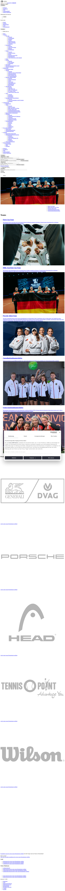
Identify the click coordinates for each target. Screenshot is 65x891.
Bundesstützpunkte (9, 121)
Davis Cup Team (11, 107)
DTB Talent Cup (11, 88)
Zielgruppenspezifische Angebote (12, 134)
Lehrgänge (10, 117)
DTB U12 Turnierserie (12, 89)
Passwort (2, 159)
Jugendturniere (8, 86)
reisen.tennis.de (14, 875)
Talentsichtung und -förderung (14, 116)
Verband (4, 34)
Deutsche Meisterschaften (11, 77)
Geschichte (10, 44)
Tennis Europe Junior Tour (13, 92)
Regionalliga (10, 96)
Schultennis (10, 140)
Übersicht (10, 37)
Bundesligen (10, 95)
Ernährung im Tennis (12, 119)
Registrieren (3, 156)
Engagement (8, 45)
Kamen (9, 124)
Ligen (4, 25)
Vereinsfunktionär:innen (10, 130)
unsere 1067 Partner (13, 442)
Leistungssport (6, 102)
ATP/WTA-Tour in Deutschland (14, 72)
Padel (7, 145)
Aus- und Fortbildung (7, 127)
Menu (7, 4)
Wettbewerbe (5, 68)
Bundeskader (8, 103)
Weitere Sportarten (6, 142)
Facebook (13, 862)
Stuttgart (9, 125)
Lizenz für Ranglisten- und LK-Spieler (16, 100)
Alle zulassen (51, 457)
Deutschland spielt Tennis (11, 133)
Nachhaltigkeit (11, 49)
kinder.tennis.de (14, 877)
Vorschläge (3, 172)
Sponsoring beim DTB (12, 55)
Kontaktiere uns (12, 853)
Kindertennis (10, 137)
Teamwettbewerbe (11, 83)
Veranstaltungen (6, 26)
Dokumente (8, 64)
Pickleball (8, 146)
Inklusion (10, 48)
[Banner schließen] (59, 432)
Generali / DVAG (11, 53)
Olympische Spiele (9, 69)
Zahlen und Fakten (12, 42)
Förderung (8, 114)
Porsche (9, 54)
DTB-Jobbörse (11, 62)
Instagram (13, 861)
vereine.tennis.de (15, 870)
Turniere (4, 23)
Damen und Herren (12, 79)
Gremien (10, 40)
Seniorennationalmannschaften (14, 111)
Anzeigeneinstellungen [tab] (39, 436)
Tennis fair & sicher (12, 47)
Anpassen (32, 457)
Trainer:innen (8, 129)
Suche (5, 16)
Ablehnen (14, 457)
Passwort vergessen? (5, 165)
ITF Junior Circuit (11, 91)
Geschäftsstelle (11, 38)
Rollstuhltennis (11, 84)
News (4, 33)
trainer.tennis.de (14, 869)
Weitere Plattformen (7, 12)
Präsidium (10, 39)
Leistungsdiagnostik (12, 118)
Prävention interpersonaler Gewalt (12, 65)
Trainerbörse (10, 63)
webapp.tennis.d (6, 868)
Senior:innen (10, 81)
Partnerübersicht (11, 56)
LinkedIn (13, 863)
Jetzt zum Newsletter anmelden (15, 857)
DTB (4, 10)
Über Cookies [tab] (54, 436)
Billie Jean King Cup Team (13, 108)
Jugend (9, 80)
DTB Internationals (12, 73)
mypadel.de (5, 8)
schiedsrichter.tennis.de (16, 871)
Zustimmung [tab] (11, 436)
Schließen (3, 5)
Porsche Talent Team (12, 109)
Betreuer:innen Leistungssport (12, 112)
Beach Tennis (11, 85)
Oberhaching (10, 126)
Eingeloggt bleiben (6, 167)
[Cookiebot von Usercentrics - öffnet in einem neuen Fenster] (51, 432)
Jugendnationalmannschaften (14, 110)
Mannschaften (6, 24)
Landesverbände (6, 11)
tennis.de (5, 7)
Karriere (7, 60)
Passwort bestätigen (4, 160)
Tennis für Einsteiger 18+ (13, 138)
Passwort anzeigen (20, 159)
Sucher (2, 171)
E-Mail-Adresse (4, 157)
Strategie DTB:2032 (10, 66)
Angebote (5, 132)
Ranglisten (10, 101)
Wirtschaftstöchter (11, 41)
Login (8, 156)
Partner (7, 50)
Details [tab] (25, 436)
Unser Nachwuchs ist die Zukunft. (15, 57)
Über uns (7, 35)
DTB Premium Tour (12, 75)
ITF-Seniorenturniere (12, 76)
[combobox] (9, 169)
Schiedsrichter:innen (10, 131)
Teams (7, 104)
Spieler (4, 22)
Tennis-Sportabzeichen (10, 141)
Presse (7, 58)
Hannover (10, 123)
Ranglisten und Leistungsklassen (12, 98)
